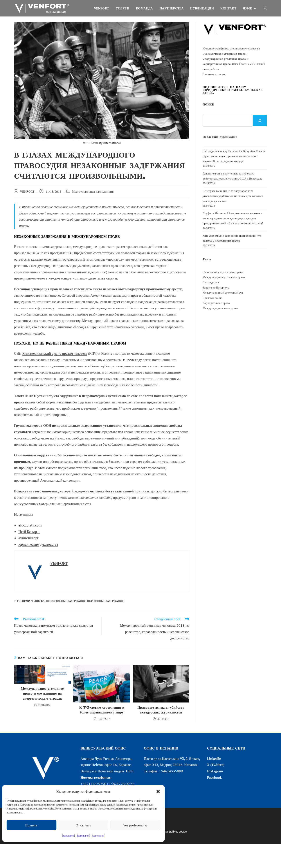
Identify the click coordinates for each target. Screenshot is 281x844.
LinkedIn (214, 758)
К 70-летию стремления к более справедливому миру (101, 709)
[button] (158, 791)
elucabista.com (30, 525)
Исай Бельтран (29, 531)
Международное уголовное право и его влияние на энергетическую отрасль (42, 693)
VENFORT (27, 191)
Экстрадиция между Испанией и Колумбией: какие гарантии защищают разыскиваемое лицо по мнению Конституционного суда (234, 156)
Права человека (33, 601)
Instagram (215, 771)
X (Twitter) (215, 764)
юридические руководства (38, 544)
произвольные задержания (66, 601)
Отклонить (83, 825)
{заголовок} (68, 835)
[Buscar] (259, 121)
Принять (31, 825)
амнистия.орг (28, 537)
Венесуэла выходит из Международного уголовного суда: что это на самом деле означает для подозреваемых (233, 196)
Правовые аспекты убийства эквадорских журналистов (160, 709)
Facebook (214, 777)
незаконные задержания (105, 601)
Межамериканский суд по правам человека (54, 353)
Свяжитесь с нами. (214, 74)
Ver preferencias (135, 825)
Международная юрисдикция (92, 191)
